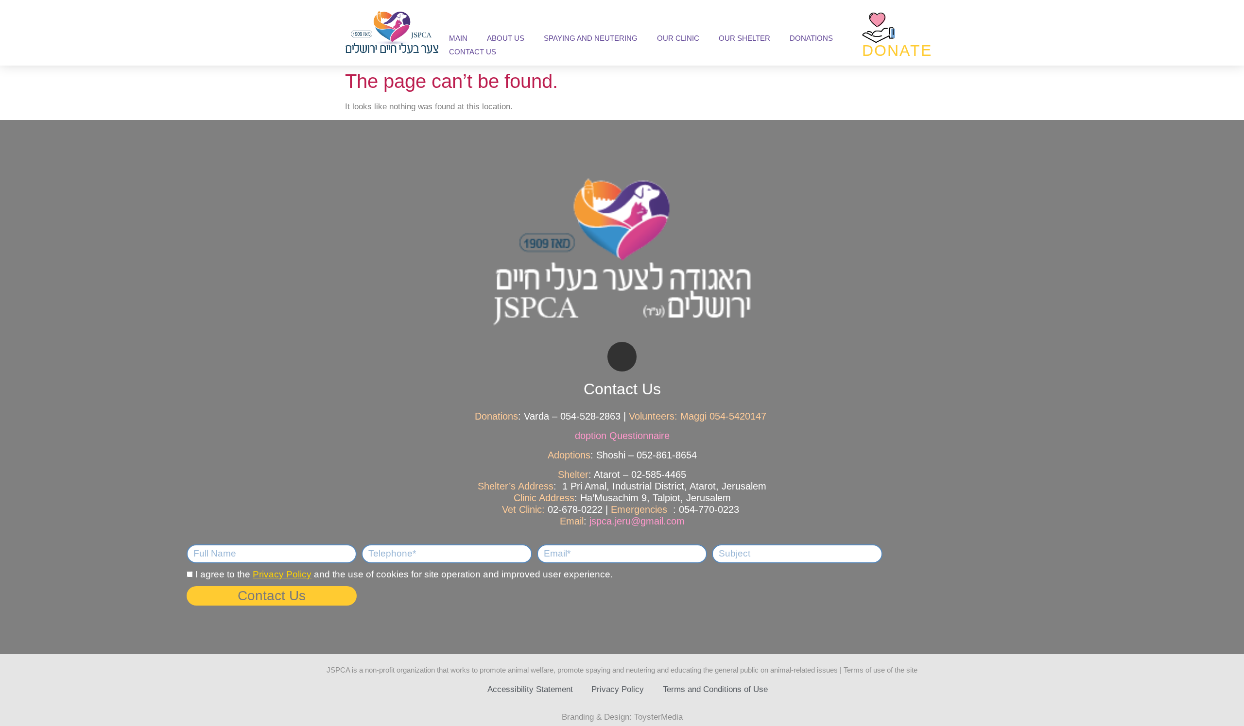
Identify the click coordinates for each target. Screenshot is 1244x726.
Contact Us (472, 52)
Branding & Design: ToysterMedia (622, 717)
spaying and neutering (591, 38)
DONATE (897, 50)
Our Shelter (744, 38)
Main (458, 38)
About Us (505, 38)
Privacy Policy (282, 574)
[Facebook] (622, 356)
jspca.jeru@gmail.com (637, 521)
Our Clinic (678, 38)
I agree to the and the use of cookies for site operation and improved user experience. (404, 574)
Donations (811, 38)
